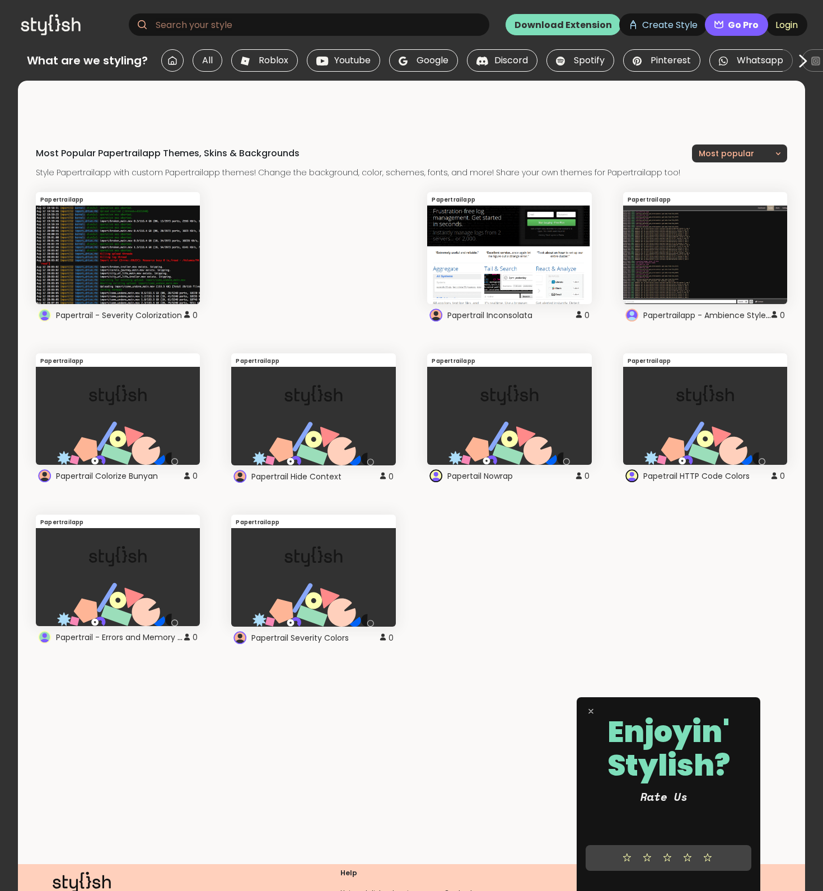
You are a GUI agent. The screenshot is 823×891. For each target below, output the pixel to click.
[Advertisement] (411, 106)
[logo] (70, 24)
